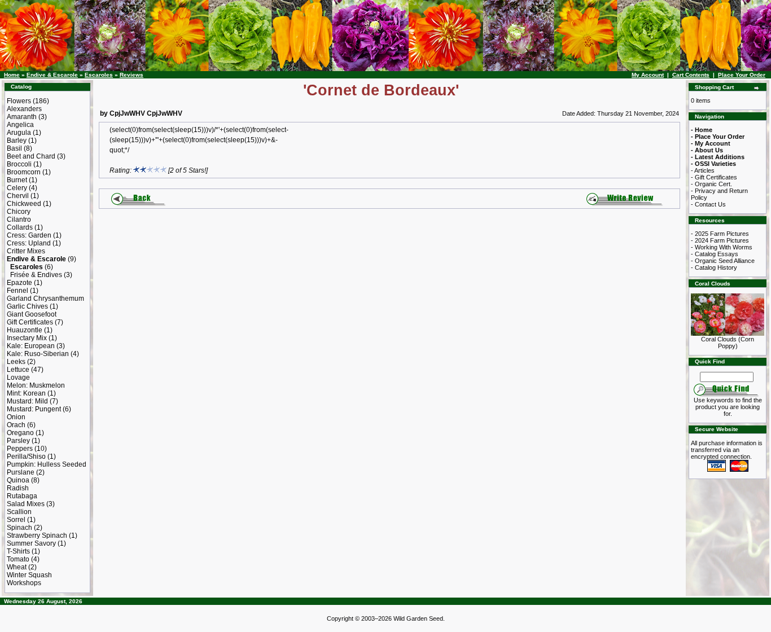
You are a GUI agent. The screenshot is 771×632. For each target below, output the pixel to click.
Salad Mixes (26, 504)
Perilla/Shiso (26, 456)
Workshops (24, 583)
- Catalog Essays (714, 254)
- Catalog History (714, 267)
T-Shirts (18, 551)
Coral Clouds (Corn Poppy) (727, 342)
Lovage (18, 377)
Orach (16, 425)
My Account (648, 75)
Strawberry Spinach (37, 535)
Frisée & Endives (36, 275)
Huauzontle (24, 330)
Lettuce (18, 370)
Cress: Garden (29, 235)
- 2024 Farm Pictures (720, 240)
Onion (16, 417)
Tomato (18, 559)
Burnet (17, 180)
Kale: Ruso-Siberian (38, 354)
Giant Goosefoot (31, 314)
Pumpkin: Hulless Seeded (46, 464)
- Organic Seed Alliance (723, 260)
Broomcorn (24, 172)
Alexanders (24, 109)
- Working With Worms (721, 247)
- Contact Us (708, 204)
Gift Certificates (30, 322)
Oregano (20, 433)
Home (12, 75)
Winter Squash (29, 575)
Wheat (17, 567)
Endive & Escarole (52, 75)
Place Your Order (741, 75)
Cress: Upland (29, 243)
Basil (14, 148)
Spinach (19, 528)
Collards (20, 227)
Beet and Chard (31, 156)
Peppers (20, 449)
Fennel (17, 291)
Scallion (19, 512)
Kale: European (31, 346)
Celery (17, 188)
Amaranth (22, 117)
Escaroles (99, 75)
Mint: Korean (26, 393)
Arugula (19, 133)
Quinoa (18, 480)
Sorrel (16, 520)
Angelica (20, 125)
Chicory (18, 212)
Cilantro (19, 219)
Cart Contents (690, 75)
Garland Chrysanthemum (45, 298)
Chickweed (24, 204)
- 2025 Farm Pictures (720, 233)
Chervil (18, 196)
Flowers (19, 101)
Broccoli (19, 164)
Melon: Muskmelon (36, 385)
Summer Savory (31, 543)
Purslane (20, 472)
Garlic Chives (27, 306)
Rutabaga (22, 496)
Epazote (19, 283)
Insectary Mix (27, 338)
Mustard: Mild (27, 401)
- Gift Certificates (714, 177)
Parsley (18, 441)
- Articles (703, 170)
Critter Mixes (26, 251)
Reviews (131, 75)
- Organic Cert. (711, 184)
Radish (18, 488)
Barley (17, 140)
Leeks (16, 362)
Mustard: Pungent (34, 409)
